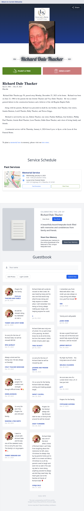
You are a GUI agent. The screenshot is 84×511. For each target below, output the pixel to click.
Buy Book (57, 219)
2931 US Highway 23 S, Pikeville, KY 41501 (40, 182)
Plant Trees (65, 186)
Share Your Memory (70, 242)
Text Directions (36, 186)
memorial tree (15, 142)
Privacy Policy (36, 502)
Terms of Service (47, 502)
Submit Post (72, 277)
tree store (45, 142)
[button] (12, 177)
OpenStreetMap (44, 505)
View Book (45, 219)
